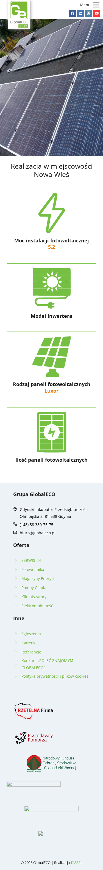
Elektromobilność (37, 605)
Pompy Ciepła (33, 587)
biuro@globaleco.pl (37, 532)
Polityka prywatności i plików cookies (54, 676)
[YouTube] (96, 13)
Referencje (31, 652)
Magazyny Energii (37, 578)
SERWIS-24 (31, 560)
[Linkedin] (80, 13)
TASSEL (76, 862)
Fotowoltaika (32, 569)
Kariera (28, 642)
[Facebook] (72, 13)
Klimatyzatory (33, 596)
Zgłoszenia (31, 633)
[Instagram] (88, 13)
